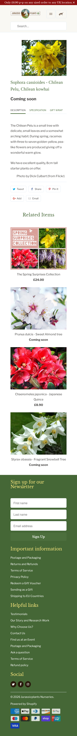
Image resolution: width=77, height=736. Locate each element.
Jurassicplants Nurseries (37, 697)
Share (38, 188)
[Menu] (50, 14)
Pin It (55, 188)
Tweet (20, 188)
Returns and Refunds (24, 564)
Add (19, 198)
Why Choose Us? (21, 627)
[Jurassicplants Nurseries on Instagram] (28, 684)
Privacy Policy (19, 577)
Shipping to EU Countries (27, 596)
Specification (37, 110)
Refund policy (19, 665)
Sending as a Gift (21, 589)
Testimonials (18, 614)
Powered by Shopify (23, 704)
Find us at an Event (22, 639)
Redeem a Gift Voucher (25, 583)
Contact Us (17, 633)
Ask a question (20, 652)
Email (35, 198)
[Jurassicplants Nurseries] (25, 17)
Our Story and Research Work (29, 620)
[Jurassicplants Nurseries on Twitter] (13, 684)
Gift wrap (56, 110)
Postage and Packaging (25, 557)
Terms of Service (21, 570)
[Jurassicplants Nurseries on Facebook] (21, 684)
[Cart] (61, 14)
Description (18, 110)
